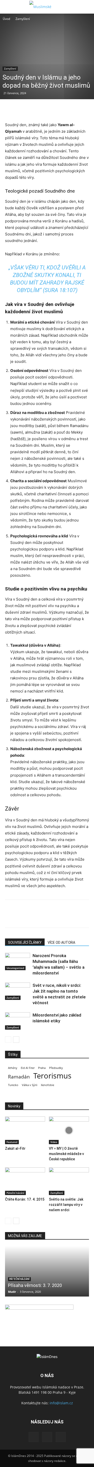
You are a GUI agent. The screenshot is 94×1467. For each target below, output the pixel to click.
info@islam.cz (61, 1403)
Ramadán (19, 1076)
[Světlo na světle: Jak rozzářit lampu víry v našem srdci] (69, 1181)
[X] (22, 109)
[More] (56, 109)
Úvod (6, 19)
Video (53, 1142)
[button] (9, 7)
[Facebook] (10, 109)
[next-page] (16, 1039)
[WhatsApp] (45, 109)
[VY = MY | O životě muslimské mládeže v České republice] (69, 1130)
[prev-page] (8, 1039)
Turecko (13, 1085)
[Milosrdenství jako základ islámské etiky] (17, 1021)
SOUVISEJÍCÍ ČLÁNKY (25, 942)
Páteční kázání (15, 1193)
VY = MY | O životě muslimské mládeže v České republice (66, 1153)
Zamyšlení (23, 19)
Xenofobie (47, 1085)
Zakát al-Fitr (15, 1148)
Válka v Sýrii (29, 1085)
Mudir (12, 1292)
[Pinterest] (33, 109)
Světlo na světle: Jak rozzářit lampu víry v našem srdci (66, 1204)
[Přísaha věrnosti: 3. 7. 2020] (47, 1271)
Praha (42, 1068)
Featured (12, 1142)
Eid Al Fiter (28, 1068)
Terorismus (52, 1075)
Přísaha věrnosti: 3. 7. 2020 (35, 1285)
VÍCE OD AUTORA (61, 942)
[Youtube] (61, 1437)
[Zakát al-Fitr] (25, 1130)
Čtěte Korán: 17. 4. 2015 (24, 1199)
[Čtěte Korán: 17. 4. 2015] (25, 1181)
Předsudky (56, 1068)
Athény (12, 1068)
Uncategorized (15, 968)
